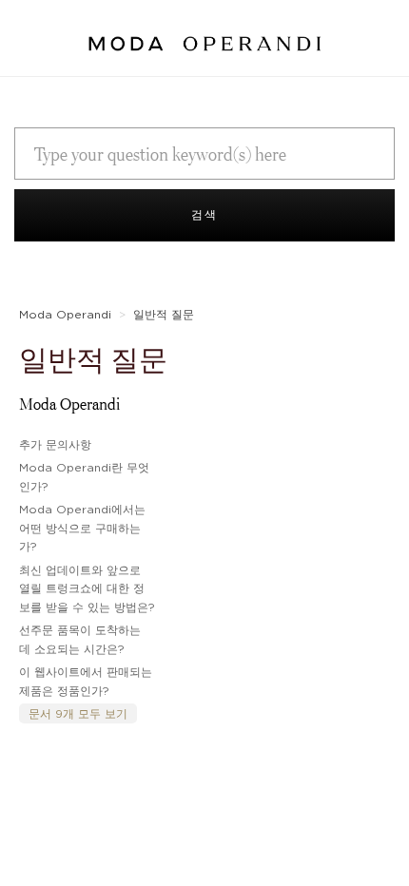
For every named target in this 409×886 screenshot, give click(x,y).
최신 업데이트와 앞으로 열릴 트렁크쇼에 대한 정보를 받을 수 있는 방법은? (87, 588)
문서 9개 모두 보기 (78, 713)
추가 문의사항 (55, 444)
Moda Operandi (65, 314)
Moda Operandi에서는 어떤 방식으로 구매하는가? (82, 527)
